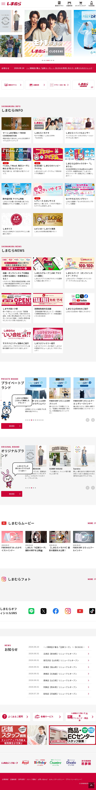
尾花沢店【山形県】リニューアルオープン (61, 660)
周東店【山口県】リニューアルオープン (60, 680)
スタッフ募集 (31, 779)
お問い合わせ (42, 779)
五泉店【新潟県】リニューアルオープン (60, 654)
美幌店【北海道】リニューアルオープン (60, 674)
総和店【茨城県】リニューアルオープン (60, 694)
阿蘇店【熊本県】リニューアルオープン (60, 687)
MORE (12, 426)
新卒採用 (21, 779)
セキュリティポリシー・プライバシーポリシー (65, 779)
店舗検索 (13, 779)
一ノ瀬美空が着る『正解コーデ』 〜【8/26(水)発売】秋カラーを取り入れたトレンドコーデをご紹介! (60, 68)
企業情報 (5, 779)
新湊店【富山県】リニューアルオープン (60, 667)
